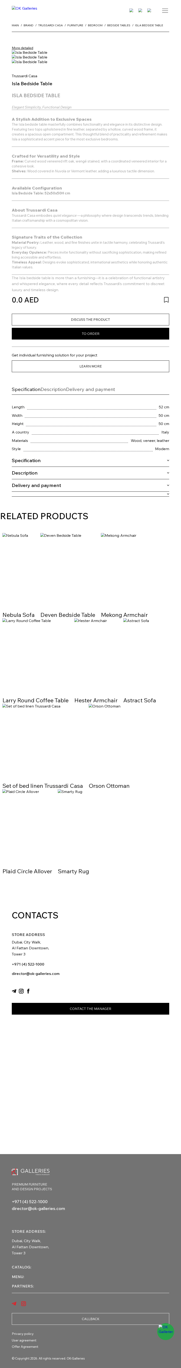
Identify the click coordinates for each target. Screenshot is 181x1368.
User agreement (24, 1340)
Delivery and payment (90, 389)
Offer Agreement (25, 1347)
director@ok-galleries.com (36, 973)
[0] (140, 10)
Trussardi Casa (24, 75)
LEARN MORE (90, 366)
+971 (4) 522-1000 (28, 964)
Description (53, 389)
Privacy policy (23, 1334)
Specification (26, 389)
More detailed (22, 48)
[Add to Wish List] (166, 300)
